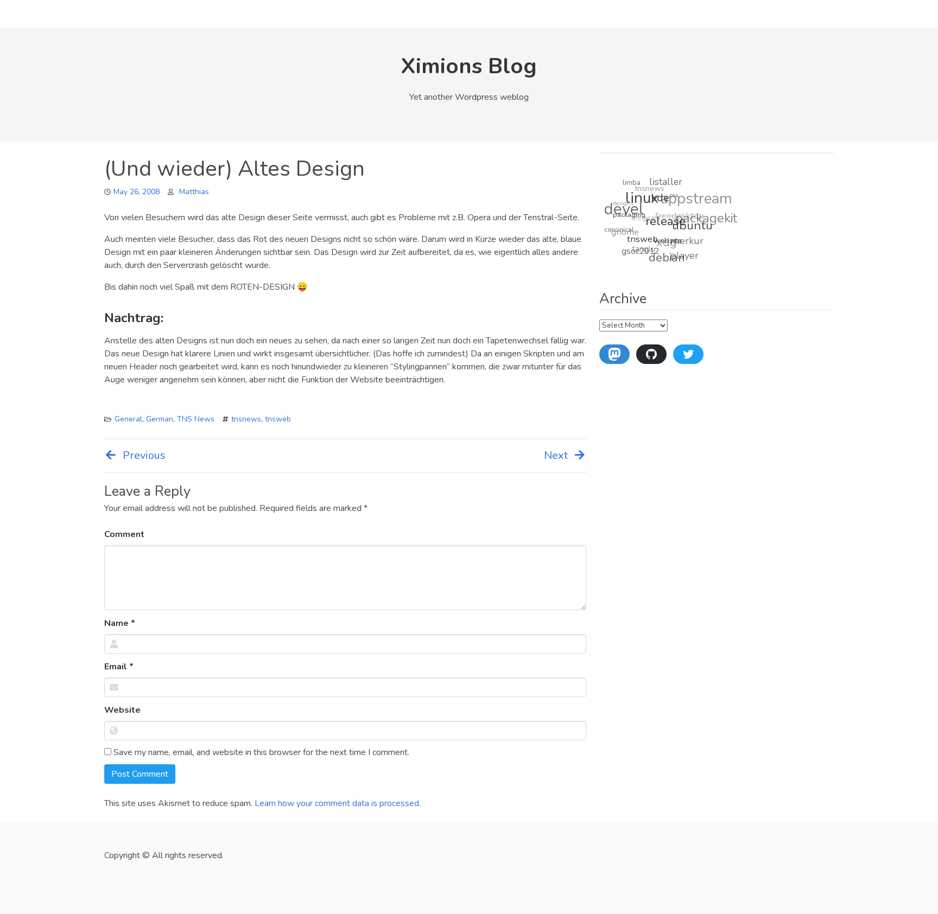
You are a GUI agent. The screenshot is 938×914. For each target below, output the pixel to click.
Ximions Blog (469, 66)
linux (643, 199)
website (666, 242)
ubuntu (691, 228)
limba (634, 182)
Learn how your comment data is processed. (338, 803)
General (128, 419)
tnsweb (278, 419)
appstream (698, 198)
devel (625, 207)
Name (119, 623)
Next (556, 455)
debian (664, 258)
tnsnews (246, 419)
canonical (618, 227)
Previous (144, 455)
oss (675, 198)
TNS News (195, 419)
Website (122, 710)
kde (661, 200)
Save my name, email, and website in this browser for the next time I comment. (260, 752)
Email (119, 667)
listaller (668, 182)
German (159, 419)
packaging (629, 214)
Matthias (194, 192)
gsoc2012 (638, 249)
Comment (124, 534)
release (665, 223)
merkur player (685, 250)
